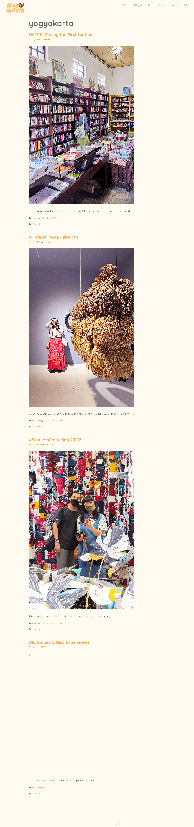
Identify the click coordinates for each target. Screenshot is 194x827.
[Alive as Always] (15, 7)
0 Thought (36, 224)
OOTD (53, 218)
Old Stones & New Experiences (59, 642)
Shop (150, 5)
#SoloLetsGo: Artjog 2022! (55, 439)
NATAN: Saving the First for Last (61, 34)
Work (126, 5)
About (175, 5)
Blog (137, 5)
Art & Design (49, 420)
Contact (162, 5)
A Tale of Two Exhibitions (54, 237)
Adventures (37, 218)
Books (46, 218)
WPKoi (118, 824)
